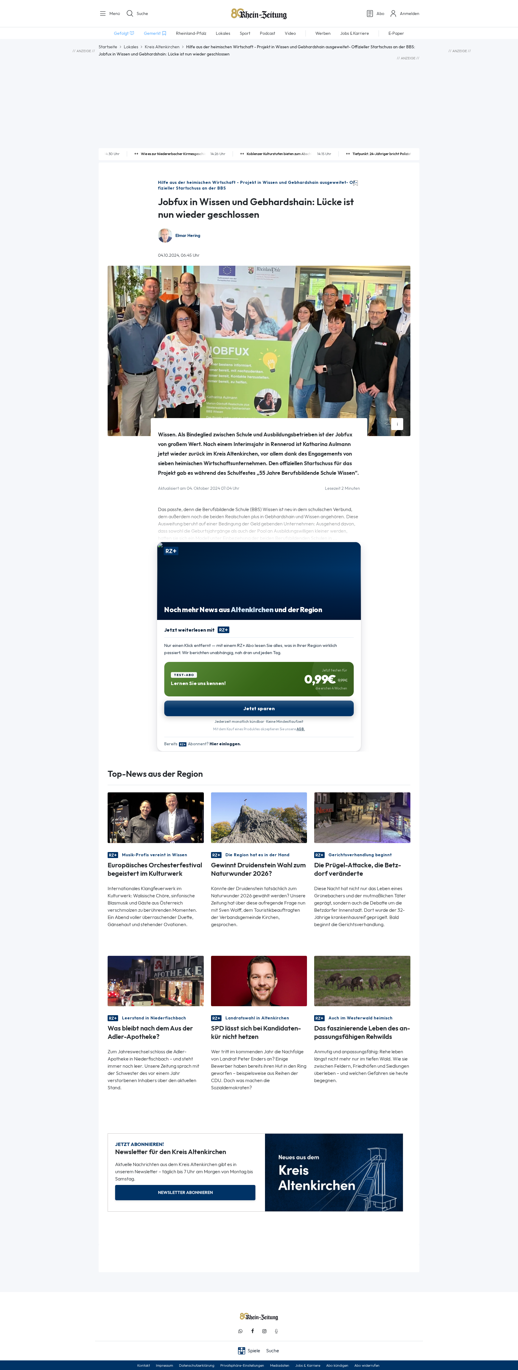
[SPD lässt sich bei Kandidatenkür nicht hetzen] (259, 980)
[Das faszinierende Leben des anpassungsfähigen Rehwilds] (362, 980)
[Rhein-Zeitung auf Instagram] (264, 1331)
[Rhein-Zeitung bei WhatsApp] (240, 1331)
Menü (114, 13)
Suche (142, 13)
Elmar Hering (187, 235)
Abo (380, 13)
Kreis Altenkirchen (162, 46)
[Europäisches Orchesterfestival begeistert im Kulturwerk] (156, 817)
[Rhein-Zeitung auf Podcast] (276, 1331)
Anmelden (409, 13)
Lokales (131, 46)
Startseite (108, 46)
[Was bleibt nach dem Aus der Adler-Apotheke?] (156, 980)
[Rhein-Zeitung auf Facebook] (252, 1331)
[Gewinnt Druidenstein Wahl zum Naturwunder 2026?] (259, 817)
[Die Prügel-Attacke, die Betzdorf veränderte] (362, 817)
